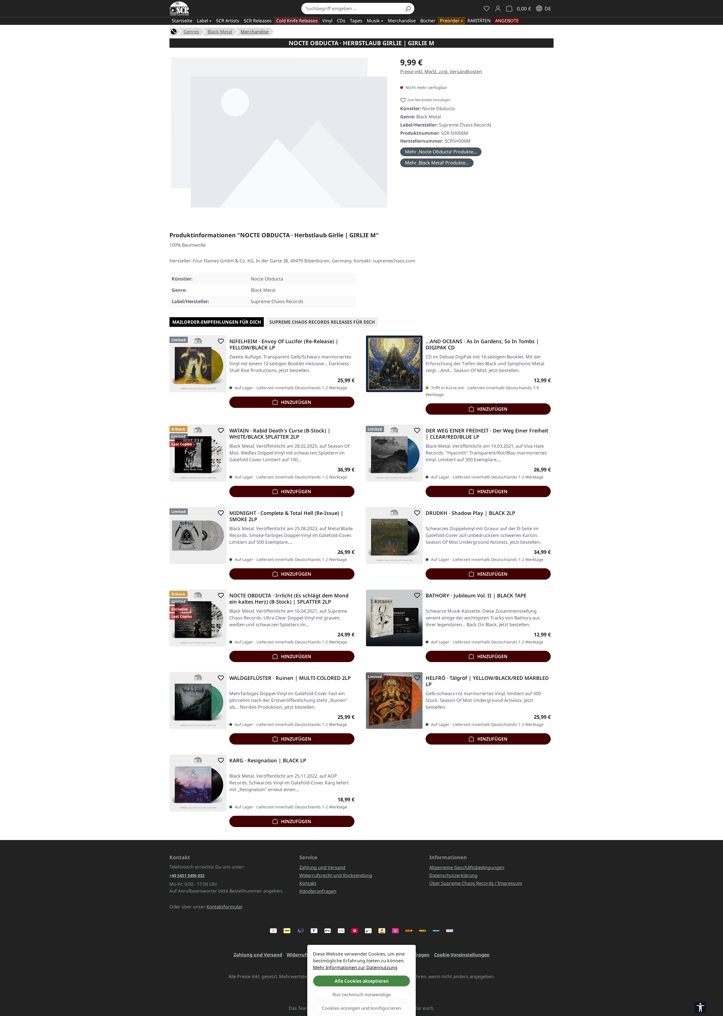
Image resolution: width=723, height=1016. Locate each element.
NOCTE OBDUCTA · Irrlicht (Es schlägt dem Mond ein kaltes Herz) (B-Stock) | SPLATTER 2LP (289, 598)
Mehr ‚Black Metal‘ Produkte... (437, 163)
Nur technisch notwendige (361, 994)
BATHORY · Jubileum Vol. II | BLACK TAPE (476, 595)
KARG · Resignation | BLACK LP (267, 760)
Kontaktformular (224, 907)
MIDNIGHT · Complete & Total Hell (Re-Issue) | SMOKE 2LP (286, 516)
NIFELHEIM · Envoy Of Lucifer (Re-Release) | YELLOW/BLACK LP (283, 344)
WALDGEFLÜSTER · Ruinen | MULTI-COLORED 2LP (290, 678)
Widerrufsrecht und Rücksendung (335, 875)
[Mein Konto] (498, 8)
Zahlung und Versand (322, 867)
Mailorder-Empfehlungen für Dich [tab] (216, 322)
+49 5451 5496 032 (186, 875)
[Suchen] (407, 8)
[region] (279, 134)
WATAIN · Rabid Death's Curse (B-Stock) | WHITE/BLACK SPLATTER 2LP (279, 433)
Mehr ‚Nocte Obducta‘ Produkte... (441, 152)
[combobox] (351, 8)
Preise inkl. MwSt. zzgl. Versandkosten (441, 71)
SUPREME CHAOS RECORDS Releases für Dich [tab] (322, 322)
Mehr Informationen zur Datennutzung (355, 967)
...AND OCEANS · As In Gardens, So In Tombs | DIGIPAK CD (482, 344)
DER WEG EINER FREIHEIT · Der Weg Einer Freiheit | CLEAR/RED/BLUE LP (487, 433)
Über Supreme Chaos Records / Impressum (475, 883)
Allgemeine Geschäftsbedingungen (466, 867)
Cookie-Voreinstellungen (462, 955)
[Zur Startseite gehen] (179, 8)
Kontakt (307, 883)
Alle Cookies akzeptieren (362, 981)
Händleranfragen (317, 891)
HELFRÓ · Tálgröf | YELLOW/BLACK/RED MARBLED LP (487, 681)
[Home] (174, 31)
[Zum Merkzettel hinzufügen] (219, 341)
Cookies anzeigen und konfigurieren (361, 1008)
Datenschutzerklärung (453, 875)
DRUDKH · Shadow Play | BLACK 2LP (470, 513)
